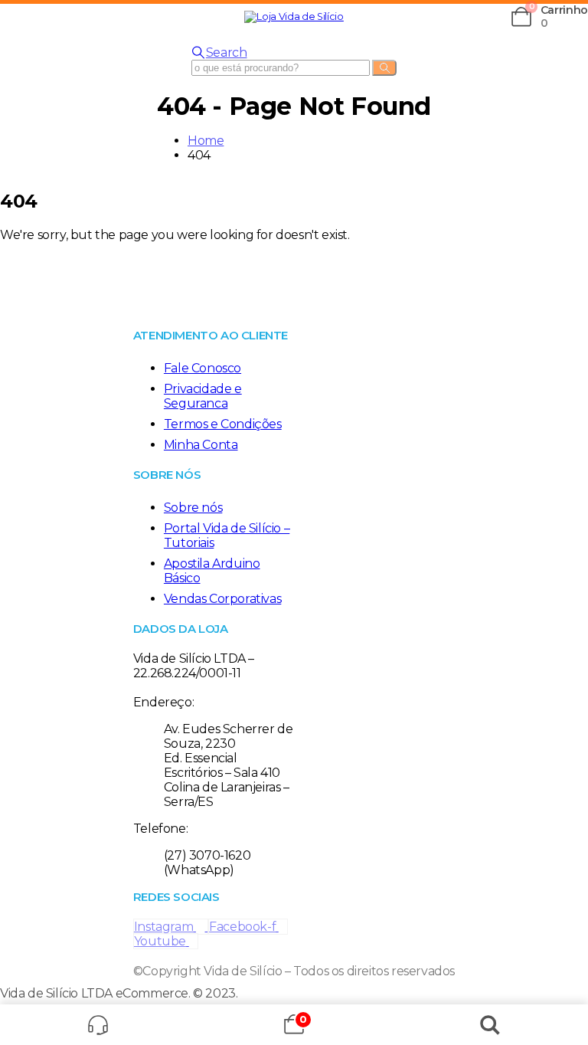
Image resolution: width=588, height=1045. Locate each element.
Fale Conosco (202, 368)
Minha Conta (201, 444)
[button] (4, 16)
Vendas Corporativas (222, 598)
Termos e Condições (223, 424)
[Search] (384, 68)
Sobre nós (193, 507)
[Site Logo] (294, 16)
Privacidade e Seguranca (203, 396)
